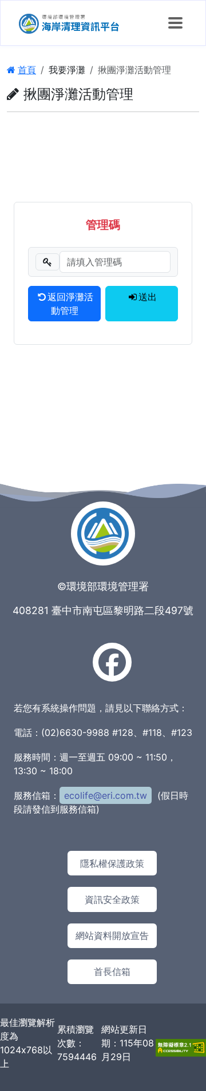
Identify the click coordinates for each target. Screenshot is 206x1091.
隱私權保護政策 (112, 863)
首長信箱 (112, 971)
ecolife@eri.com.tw (105, 795)
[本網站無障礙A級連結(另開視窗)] (181, 1046)
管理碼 (103, 225)
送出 (147, 296)
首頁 (27, 69)
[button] (175, 23)
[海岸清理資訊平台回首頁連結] (69, 23)
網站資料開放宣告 (112, 935)
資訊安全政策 (112, 899)
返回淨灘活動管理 (70, 303)
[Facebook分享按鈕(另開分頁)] (112, 662)
